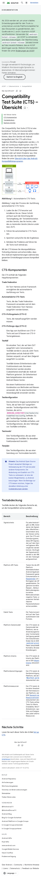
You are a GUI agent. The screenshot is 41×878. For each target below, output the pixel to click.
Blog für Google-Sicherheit (11, 818)
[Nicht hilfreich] (20, 91)
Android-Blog (7, 814)
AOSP (4, 86)
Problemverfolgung (9, 856)
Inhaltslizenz (6, 759)
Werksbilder (6, 793)
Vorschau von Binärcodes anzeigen (14, 790)
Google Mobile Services (10, 849)
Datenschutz (15, 868)
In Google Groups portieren (12, 829)
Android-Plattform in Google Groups (15, 821)
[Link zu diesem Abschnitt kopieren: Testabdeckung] (24, 500)
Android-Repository (9, 779)
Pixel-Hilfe (5, 842)
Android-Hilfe (7, 838)
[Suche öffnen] (22, 2)
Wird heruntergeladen (10, 786)
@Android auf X (7, 807)
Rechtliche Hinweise (32, 865)
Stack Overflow (7, 853)
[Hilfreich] (17, 91)
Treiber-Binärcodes (8, 797)
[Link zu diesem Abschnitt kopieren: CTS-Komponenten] (29, 270)
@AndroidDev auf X (9, 810)
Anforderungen (7, 782)
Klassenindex (31, 579)
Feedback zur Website (30, 868)
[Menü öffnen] (3, 2)
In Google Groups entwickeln (12, 825)
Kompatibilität (27, 86)
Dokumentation (10, 10)
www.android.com (8, 845)
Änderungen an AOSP (25, 51)
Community (18, 865)
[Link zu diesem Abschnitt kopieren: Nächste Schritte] (25, 727)
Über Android (7, 865)
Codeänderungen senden (18, 489)
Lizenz (5, 868)
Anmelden (34, 3)
